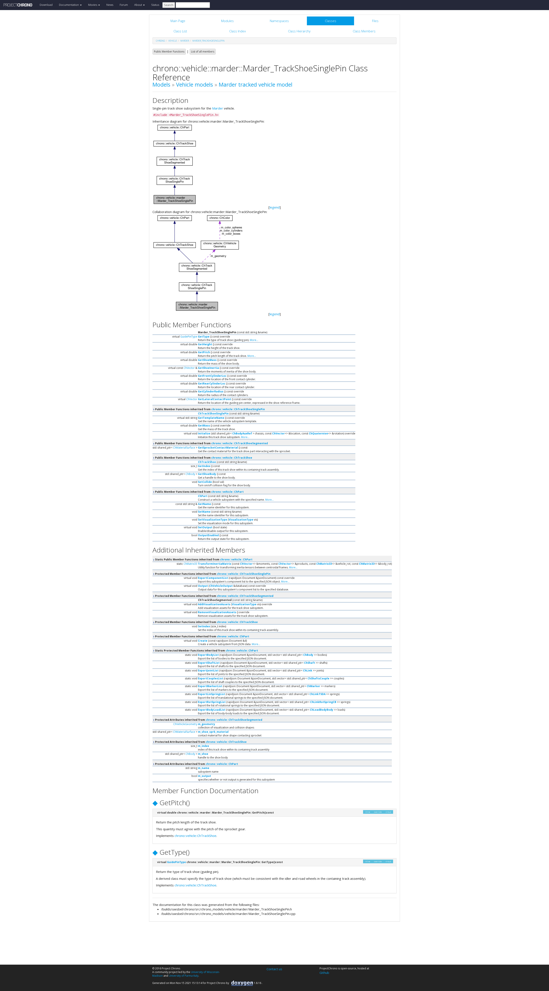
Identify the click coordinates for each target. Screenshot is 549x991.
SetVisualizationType (212, 519)
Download (46, 5)
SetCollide (205, 482)
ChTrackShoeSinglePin (213, 413)
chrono (160, 40)
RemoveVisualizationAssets (217, 612)
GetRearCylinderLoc (211, 383)
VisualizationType (241, 519)
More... (254, 340)
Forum (124, 5)
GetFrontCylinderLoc (212, 376)
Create (202, 641)
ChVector (189, 368)
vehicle (172, 40)
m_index (203, 746)
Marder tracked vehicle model (255, 84)
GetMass (204, 425)
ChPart (202, 496)
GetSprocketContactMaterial (218, 447)
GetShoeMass (207, 360)
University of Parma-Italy (183, 975)
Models (161, 84)
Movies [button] (93, 5)
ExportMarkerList (210, 686)
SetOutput (205, 527)
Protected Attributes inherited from (208, 720)
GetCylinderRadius (210, 391)
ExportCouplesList (210, 678)
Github (324, 972)
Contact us (274, 969)
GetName (204, 504)
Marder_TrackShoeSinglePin (208, 40)
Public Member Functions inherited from (209, 409)
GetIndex (204, 466)
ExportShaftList (209, 663)
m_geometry (206, 724)
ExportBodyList (208, 655)
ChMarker (313, 686)
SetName (204, 512)
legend (275, 207)
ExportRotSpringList (212, 702)
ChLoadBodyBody (321, 710)
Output (203, 586)
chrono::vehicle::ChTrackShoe (231, 457)
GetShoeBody (207, 474)
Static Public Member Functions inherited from (203, 559)
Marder (217, 108)
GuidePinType (188, 336)
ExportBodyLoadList (211, 710)
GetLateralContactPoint (214, 399)
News (109, 5)
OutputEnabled (208, 535)
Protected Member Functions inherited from (212, 574)
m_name (203, 768)
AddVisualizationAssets (214, 604)
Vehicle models (194, 84)
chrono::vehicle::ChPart (227, 492)
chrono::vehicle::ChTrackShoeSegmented (239, 443)
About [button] (138, 5)
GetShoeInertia (208, 368)
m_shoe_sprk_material (213, 732)
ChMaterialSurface (184, 447)
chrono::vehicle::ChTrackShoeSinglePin (238, 409)
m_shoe (203, 754)
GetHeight (205, 344)
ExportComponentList (213, 578)
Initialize (204, 433)
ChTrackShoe (207, 462)
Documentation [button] (69, 5)
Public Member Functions (169, 51)
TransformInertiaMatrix (214, 564)
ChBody (190, 474)
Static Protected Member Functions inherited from (206, 650)
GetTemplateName (211, 418)
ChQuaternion (318, 433)
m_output (204, 776)
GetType (204, 336)
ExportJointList (208, 670)
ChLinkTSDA (317, 694)
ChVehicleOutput (221, 586)
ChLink (307, 670)
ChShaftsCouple (318, 678)
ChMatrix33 (190, 564)
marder (184, 40)
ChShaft (309, 663)
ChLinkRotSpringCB (323, 702)
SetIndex (204, 626)
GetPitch (204, 352)
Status (155, 5)
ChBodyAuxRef (242, 433)
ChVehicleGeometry (185, 724)
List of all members (202, 51)
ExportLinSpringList (211, 694)
